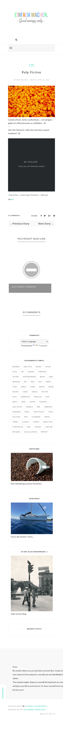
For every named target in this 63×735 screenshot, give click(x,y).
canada (38, 427)
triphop (44, 432)
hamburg (48, 407)
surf (47, 397)
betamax (16, 367)
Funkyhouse (17, 427)
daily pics (28, 367)
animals (29, 407)
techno (15, 377)
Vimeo (48, 382)
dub (40, 382)
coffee (32, 402)
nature (15, 392)
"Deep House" (38, 412)
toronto (43, 402)
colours (16, 417)
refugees (16, 432)
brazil (51, 387)
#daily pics (47, 422)
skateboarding (29, 377)
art (22, 372)
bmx (38, 407)
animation (25, 397)
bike (32, 382)
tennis (15, 422)
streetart (42, 372)
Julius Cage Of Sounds (29, 195)
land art (49, 427)
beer (23, 402)
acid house (17, 407)
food (50, 412)
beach (15, 402)
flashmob (36, 417)
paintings (16, 412)
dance (23, 387)
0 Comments (14, 215)
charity (36, 422)
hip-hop (44, 392)
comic (32, 387)
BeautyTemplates (37, 706)
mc (12, 199)
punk (14, 387)
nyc (25, 382)
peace (27, 412)
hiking (47, 417)
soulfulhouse (30, 432)
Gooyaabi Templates (34, 709)
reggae (31, 372)
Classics (25, 422)
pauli (14, 397)
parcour (37, 397)
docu (14, 372)
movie (42, 377)
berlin (42, 387)
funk (31, 65)
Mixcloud (44, 195)
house (48, 367)
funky (25, 392)
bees (29, 427)
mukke (38, 367)
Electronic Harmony (24, 287)
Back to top (46, 714)
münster (16, 382)
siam (51, 377)
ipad (26, 417)
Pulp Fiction (13, 195)
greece (35, 392)
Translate (43, 345)
